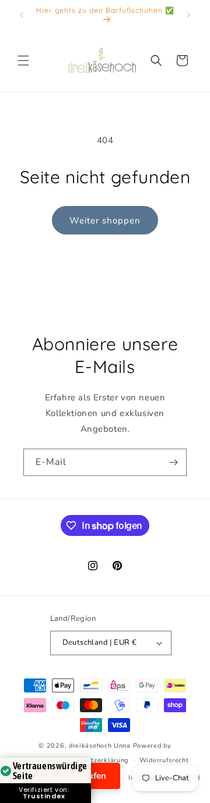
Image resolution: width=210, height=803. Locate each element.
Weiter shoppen (105, 220)
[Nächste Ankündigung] (188, 15)
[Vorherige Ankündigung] (21, 15)
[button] (23, 60)
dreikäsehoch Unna (100, 745)
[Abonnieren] (173, 462)
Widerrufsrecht (164, 760)
